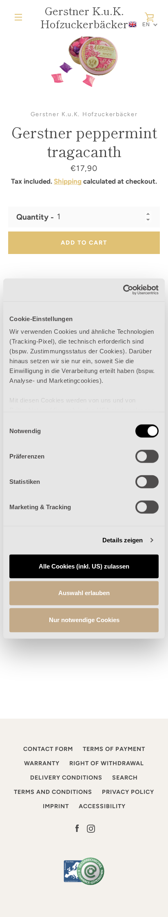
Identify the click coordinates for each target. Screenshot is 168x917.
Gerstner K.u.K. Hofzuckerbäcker (84, 17)
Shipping (68, 181)
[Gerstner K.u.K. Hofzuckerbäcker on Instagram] (91, 828)
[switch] (147, 456)
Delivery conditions (66, 777)
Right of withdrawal (106, 763)
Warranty (42, 763)
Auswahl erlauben (84, 592)
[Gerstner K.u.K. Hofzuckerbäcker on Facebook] (77, 828)
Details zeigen (122, 540)
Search (125, 777)
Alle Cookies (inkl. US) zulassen (84, 565)
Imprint (56, 806)
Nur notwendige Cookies (84, 619)
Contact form (48, 749)
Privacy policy (128, 792)
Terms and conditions (53, 792)
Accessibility (102, 806)
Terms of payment (114, 749)
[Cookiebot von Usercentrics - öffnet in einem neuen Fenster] (123, 290)
